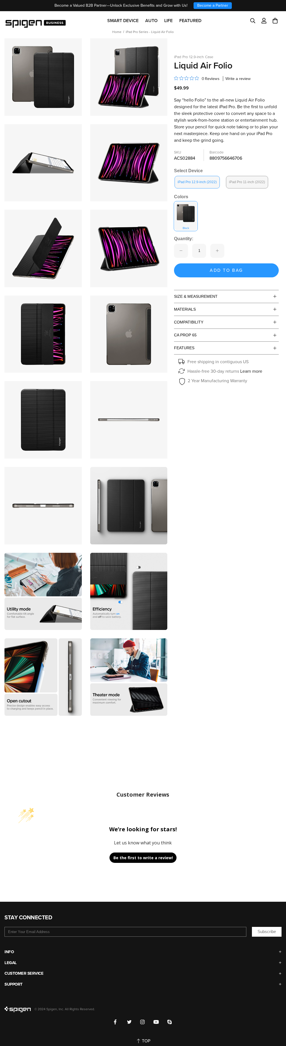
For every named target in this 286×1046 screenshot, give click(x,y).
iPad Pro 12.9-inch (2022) (197, 182)
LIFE (168, 20)
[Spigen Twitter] (129, 1022)
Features (184, 348)
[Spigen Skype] (169, 1022)
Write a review (238, 78)
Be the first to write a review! (143, 857)
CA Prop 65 (185, 335)
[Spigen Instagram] (142, 1022)
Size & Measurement (196, 296)
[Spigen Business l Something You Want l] (36, 20)
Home (116, 32)
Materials (185, 309)
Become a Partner (212, 5)
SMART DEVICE (123, 20)
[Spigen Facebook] (116, 1022)
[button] (275, 20)
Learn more (251, 371)
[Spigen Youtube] (156, 1022)
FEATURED (190, 20)
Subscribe (267, 931)
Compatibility (188, 322)
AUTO (151, 20)
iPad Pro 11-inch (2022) (247, 182)
